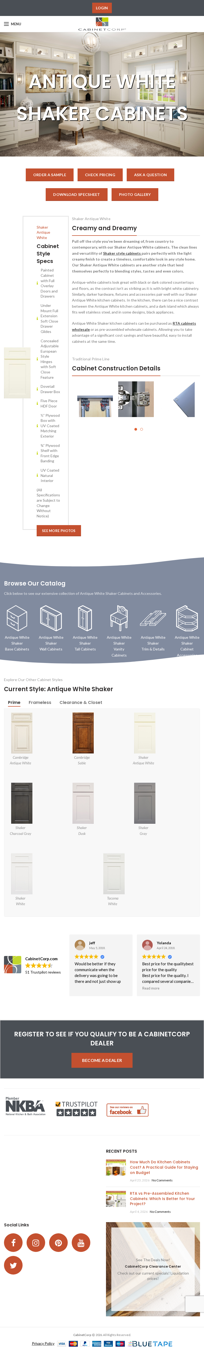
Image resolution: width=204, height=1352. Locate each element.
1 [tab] (135, 429)
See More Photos (59, 531)
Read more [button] (150, 988)
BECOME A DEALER (102, 1060)
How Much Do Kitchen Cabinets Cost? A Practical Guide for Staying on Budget (164, 1167)
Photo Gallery (135, 194)
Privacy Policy (43, 1343)
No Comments (162, 1180)
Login (102, 8)
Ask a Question (150, 174)
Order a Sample (49, 174)
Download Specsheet (76, 194)
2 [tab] (141, 429)
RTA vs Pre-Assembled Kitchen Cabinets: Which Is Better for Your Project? (162, 1198)
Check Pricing (100, 174)
